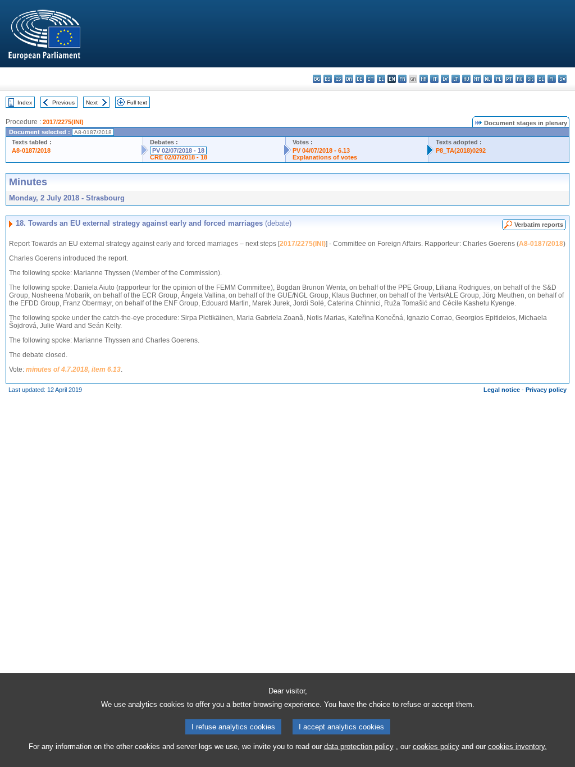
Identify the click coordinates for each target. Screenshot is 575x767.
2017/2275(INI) (63, 121)
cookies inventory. (517, 746)
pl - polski (498, 79)
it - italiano (434, 79)
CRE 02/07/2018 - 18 (178, 157)
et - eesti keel (370, 79)
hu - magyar (466, 79)
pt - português (509, 79)
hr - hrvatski (423, 79)
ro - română (519, 79)
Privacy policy (546, 389)
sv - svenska (562, 79)
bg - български (317, 79)
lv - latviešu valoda (445, 79)
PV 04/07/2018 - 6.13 (321, 150)
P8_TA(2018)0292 (461, 150)
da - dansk (349, 79)
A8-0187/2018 (31, 150)
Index (24, 102)
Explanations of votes (325, 157)
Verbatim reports (538, 224)
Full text (137, 102)
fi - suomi (551, 79)
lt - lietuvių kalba (455, 79)
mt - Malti (477, 79)
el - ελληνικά (381, 79)
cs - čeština (338, 79)
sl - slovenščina (541, 79)
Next (92, 102)
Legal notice (501, 389)
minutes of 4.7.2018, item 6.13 (73, 369)
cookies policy (436, 746)
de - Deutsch (359, 79)
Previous (63, 102)
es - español (327, 79)
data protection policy (359, 746)
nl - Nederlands (487, 79)
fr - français (402, 79)
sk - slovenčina (530, 79)
